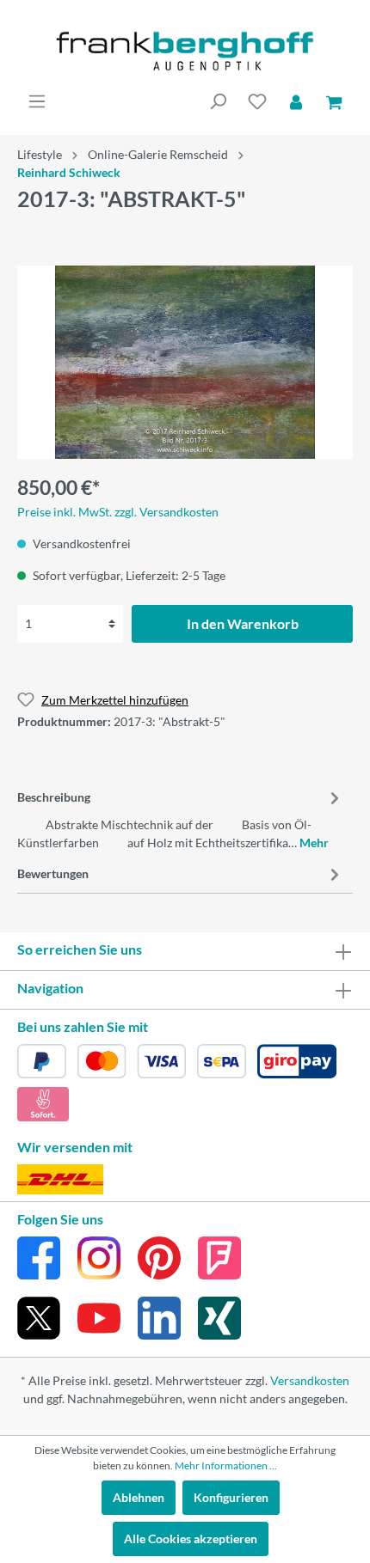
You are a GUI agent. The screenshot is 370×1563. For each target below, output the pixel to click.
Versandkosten (309, 1380)
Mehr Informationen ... (226, 1465)
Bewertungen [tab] (53, 873)
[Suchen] (217, 101)
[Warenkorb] (334, 101)
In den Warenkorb (243, 623)
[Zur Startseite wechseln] (185, 51)
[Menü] (37, 101)
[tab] (180, 817)
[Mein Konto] (296, 101)
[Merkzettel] (257, 101)
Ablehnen (138, 1497)
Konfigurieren (231, 1497)
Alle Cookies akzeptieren (190, 1538)
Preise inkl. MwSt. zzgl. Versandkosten (118, 511)
